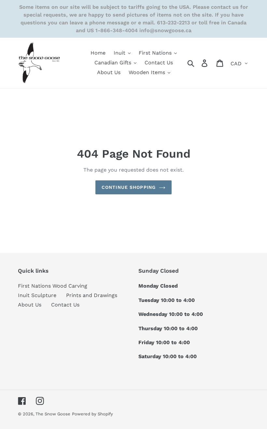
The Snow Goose (52, 413)
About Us (29, 305)
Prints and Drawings (91, 295)
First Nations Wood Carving (52, 286)
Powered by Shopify (92, 413)
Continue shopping (129, 187)
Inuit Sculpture (37, 295)
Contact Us (65, 305)
